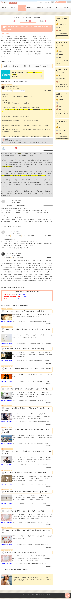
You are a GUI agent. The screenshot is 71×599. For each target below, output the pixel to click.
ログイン (69, 2)
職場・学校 (4, 7)
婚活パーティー (31, 7)
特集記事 (49, 7)
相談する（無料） (62, 1)
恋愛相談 (28, 21)
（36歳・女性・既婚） (13, 200)
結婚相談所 (40, 7)
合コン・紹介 (13, 7)
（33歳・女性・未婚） (12, 231)
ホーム (22, 594)
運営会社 (27, 594)
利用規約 (32, 594)
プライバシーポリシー (40, 594)
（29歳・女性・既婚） (12, 86)
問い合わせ (49, 594)
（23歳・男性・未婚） (13, 253)
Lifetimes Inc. (34, 596)
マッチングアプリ (22, 8)
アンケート (57, 7)
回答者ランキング (66, 8)
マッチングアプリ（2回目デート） (23, 17)
